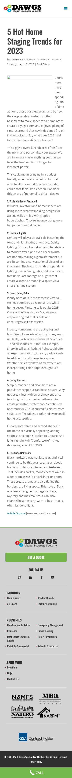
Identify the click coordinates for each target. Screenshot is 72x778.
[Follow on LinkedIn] (30, 577)
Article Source (16, 513)
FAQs (9, 673)
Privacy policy (36, 761)
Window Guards (46, 598)
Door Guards (13, 598)
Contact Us (13, 679)
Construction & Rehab (18, 625)
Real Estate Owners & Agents (18, 638)
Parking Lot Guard (47, 604)
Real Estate (43, 64)
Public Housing (45, 631)
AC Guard (12, 604)
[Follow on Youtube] (52, 577)
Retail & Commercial (18, 646)
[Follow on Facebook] (41, 577)
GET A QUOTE (36, 557)
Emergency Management (50, 625)
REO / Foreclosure (47, 637)
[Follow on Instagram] (20, 577)
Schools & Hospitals (48, 646)
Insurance (12, 631)
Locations (12, 667)
